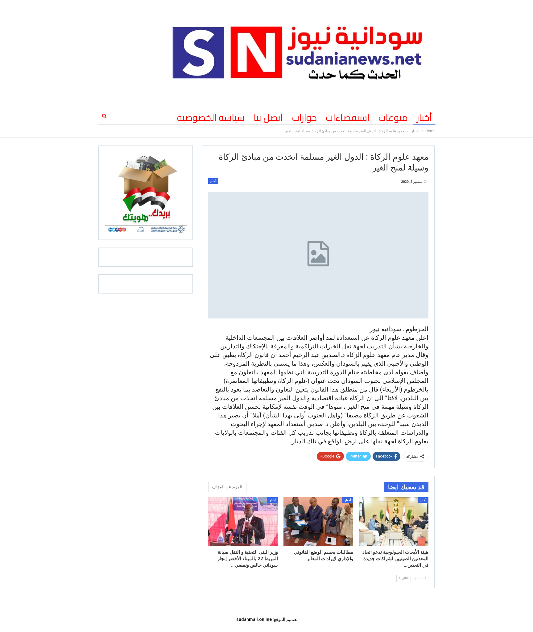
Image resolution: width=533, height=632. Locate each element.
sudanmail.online (254, 619)
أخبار (424, 117)
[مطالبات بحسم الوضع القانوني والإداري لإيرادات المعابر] (318, 521)
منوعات (393, 117)
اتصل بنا (268, 117)
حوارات (304, 117)
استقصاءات (348, 117)
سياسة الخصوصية (211, 117)
